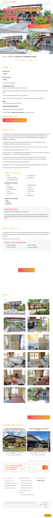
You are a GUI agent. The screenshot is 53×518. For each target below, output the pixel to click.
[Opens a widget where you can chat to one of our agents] (48, 515)
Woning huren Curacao (26, 485)
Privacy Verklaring (24, 502)
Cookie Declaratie (32, 502)
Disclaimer (18, 502)
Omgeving (30, 60)
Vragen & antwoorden (9, 488)
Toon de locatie (26, 270)
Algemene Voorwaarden (18, 112)
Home (4, 56)
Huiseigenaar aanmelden (10, 483)
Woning (23, 60)
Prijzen (17, 60)
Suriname (10, 56)
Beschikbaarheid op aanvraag (15, 120)
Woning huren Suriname (27, 487)
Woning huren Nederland (27, 494)
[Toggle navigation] (49, 2)
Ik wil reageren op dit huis (39, 26)
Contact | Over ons (9, 480)
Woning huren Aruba (26, 480)
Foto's (36, 60)
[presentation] (2, 43)
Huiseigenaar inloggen (10, 485)
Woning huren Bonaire (26, 483)
